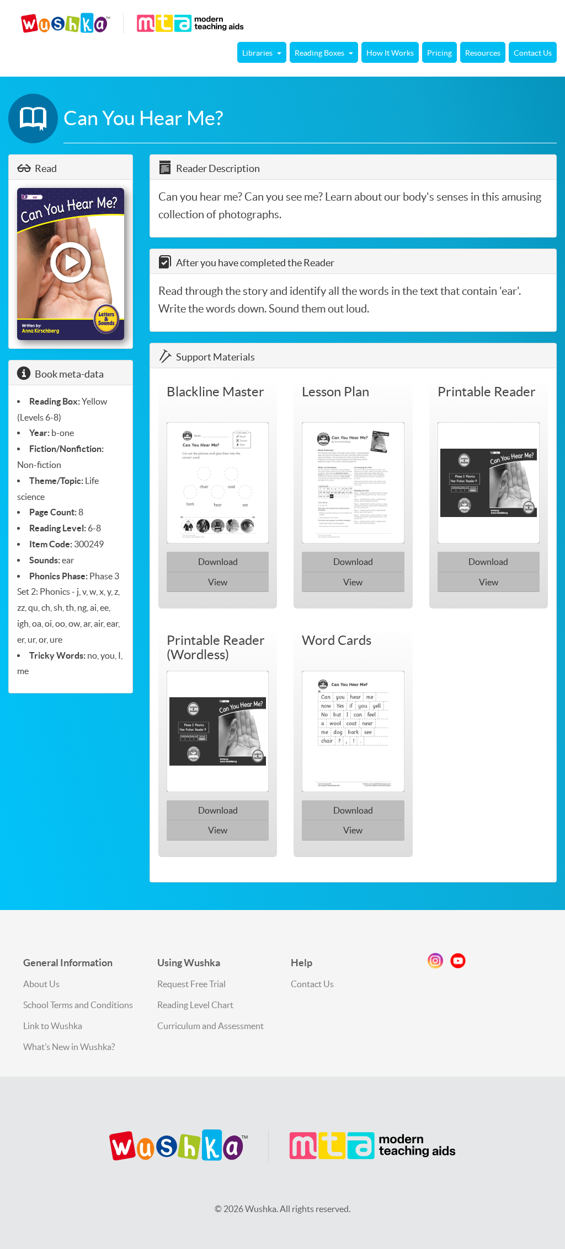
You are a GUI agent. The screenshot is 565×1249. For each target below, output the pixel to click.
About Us (41, 984)
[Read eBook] (70, 264)
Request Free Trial (191, 984)
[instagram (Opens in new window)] (435, 963)
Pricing (439, 53)
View (217, 582)
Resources (482, 53)
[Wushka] (282, 1146)
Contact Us (533, 53)
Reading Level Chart (195, 1005)
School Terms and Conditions (78, 1005)
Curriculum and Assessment (210, 1026)
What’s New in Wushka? (69, 1047)
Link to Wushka (52, 1026)
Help (301, 962)
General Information (68, 962)
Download (218, 562)
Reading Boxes (320, 53)
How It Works (390, 53)
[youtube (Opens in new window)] (458, 963)
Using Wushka (188, 962)
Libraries (258, 53)
